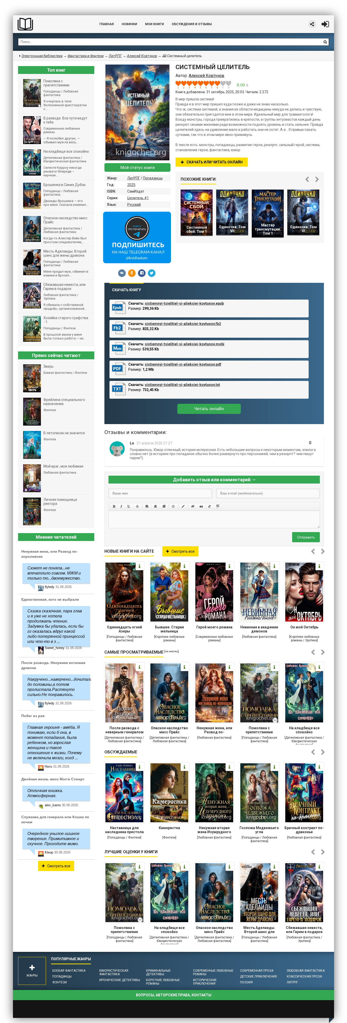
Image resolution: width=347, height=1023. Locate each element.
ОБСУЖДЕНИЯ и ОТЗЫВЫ (192, 24)
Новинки (129, 24)
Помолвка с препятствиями (259, 730)
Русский (134, 205)
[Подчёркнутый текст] (129, 506)
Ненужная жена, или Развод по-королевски (214, 730)
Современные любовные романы (213, 972)
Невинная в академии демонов (259, 629)
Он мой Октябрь (304, 627)
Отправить (306, 537)
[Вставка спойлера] (218, 506)
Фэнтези (59, 982)
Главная (106, 24)
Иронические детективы (119, 980)
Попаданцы (153, 178)
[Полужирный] (114, 506)
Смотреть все (183, 551)
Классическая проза (304, 976)
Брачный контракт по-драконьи (304, 830)
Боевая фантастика (68, 970)
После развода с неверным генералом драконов (124, 730)
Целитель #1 (138, 198)
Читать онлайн (209, 408)
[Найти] (325, 42)
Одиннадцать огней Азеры (124, 629)
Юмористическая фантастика (113, 972)
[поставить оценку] (181, 84)
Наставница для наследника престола (124, 830)
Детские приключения (258, 976)
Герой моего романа (214, 627)
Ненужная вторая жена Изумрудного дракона (214, 830)
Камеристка (169, 828)
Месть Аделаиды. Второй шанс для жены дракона (259, 930)
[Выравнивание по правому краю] (164, 506)
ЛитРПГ (133, 178)
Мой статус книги (137, 167)
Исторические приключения (205, 981)
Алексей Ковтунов (142, 56)
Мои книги (154, 24)
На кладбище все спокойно (304, 730)
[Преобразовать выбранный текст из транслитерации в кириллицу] (209, 506)
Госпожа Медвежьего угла (259, 830)
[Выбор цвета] (183, 506)
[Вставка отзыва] (201, 506)
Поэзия (246, 982)
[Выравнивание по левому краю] (147, 506)
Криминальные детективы (158, 972)
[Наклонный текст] (121, 506)
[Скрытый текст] (192, 506)
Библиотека (51, 24)
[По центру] (155, 506)
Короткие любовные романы (163, 981)
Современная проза (256, 970)
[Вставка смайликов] (173, 506)
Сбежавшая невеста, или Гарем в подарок (304, 930)
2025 (131, 185)
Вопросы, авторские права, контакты (173, 995)
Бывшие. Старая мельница (169, 629)
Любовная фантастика (306, 970)
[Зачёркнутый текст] (137, 506)
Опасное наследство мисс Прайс (169, 730)
